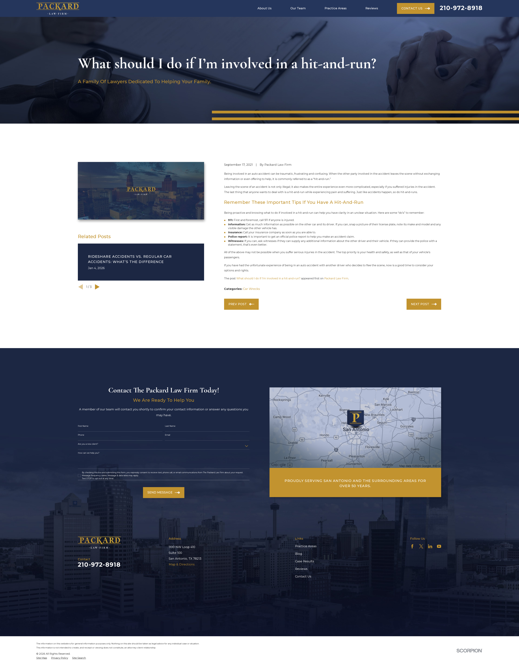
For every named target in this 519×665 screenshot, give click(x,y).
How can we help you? (88, 453)
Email (167, 435)
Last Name (170, 426)
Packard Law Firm (336, 278)
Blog (298, 554)
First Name (83, 426)
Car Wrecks (251, 289)
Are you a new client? (88, 444)
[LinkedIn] (430, 546)
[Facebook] (412, 546)
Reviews (301, 569)
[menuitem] (41, 658)
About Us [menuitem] (264, 8)
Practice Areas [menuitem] (336, 8)
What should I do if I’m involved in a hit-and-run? (268, 278)
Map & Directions (182, 564)
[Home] (57, 8)
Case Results (304, 561)
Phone (81, 435)
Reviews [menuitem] (371, 8)
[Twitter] (421, 546)
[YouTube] (439, 546)
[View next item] (97, 287)
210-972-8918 (461, 7)
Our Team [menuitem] (298, 8)
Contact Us (303, 576)
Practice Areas (306, 546)
